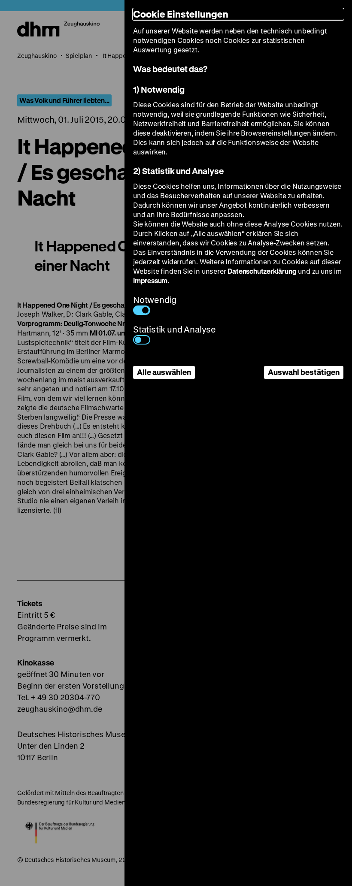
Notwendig (154, 300)
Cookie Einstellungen (180, 14)
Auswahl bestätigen (304, 372)
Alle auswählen (164, 372)
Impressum (150, 280)
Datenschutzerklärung (262, 271)
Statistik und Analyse (174, 329)
